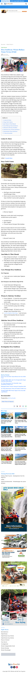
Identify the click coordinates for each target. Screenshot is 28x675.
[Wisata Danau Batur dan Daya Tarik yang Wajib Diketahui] (7, 415)
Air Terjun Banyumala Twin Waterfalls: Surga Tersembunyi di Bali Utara (11, 384)
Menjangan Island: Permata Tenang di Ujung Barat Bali (13, 386)
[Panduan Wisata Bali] (8, 4)
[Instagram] (17, 667)
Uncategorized (4, 644)
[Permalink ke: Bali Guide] (2, 54)
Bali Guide (6, 54)
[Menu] (2, 4)
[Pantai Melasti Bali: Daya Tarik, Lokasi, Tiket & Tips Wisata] (21, 415)
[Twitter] (14, 667)
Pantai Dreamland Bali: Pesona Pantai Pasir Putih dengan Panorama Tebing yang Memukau (20, 463)
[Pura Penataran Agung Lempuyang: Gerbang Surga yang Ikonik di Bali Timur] (7, 429)
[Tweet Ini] (17, 406)
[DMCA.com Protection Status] (8, 654)
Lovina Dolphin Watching (10, 313)
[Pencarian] (26, 4)
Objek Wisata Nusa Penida (7, 636)
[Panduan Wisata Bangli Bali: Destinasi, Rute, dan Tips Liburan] (21, 429)
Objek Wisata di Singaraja (7, 401)
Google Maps (8, 158)
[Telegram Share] (23, 406)
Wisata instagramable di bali (8, 646)
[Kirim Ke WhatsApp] (26, 406)
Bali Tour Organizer (21, 671)
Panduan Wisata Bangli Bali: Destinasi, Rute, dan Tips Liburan (20, 435)
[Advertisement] (14, 28)
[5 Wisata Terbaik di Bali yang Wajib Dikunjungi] (7, 457)
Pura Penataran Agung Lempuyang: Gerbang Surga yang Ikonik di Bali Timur (6, 436)
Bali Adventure (4, 632)
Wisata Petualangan (6, 650)
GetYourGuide (12, 398)
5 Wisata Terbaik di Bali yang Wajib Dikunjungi (6, 462)
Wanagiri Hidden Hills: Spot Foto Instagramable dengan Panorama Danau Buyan (13, 380)
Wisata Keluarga (5, 648)
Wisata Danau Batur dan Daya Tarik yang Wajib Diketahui (6, 421)
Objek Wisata (4, 47)
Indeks (2, 479)
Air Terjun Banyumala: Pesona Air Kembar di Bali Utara (13, 388)
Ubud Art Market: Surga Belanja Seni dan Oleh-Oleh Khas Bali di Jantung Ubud (7, 449)
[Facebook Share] (14, 406)
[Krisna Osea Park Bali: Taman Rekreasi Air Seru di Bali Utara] (21, 443)
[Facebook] (11, 667)
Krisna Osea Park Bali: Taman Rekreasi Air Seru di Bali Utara (13, 377)
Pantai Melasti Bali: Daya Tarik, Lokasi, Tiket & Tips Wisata (21, 421)
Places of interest (5, 640)
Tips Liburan (4, 642)
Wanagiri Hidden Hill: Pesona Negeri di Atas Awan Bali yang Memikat (13, 391)
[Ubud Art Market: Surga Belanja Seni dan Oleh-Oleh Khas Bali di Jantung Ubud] (7, 443)
